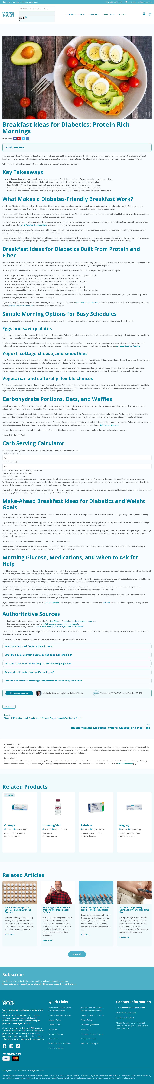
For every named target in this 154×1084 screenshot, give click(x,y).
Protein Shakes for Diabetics (21, 305)
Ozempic (10, 825)
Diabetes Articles (52, 602)
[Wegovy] (134, 807)
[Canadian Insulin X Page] (18, 1046)
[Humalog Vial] (58, 807)
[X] (23, 138)
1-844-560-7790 (129, 1012)
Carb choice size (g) (10, 462)
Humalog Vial (51, 825)
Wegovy (124, 825)
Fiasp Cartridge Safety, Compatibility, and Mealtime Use (134, 910)
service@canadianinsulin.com (134, 1007)
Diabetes (106, 602)
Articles (122, 14)
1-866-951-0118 (127, 1018)
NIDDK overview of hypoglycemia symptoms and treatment (58, 626)
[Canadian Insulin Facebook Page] (4, 1046)
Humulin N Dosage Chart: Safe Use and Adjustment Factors (18, 910)
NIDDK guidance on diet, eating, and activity (61, 624)
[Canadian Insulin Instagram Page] (11, 1046)
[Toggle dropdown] (86, 14)
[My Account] (144, 14)
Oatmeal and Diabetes (109, 425)
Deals (105, 14)
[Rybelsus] (96, 807)
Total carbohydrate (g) (11, 453)
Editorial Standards (125, 763)
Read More (9, 934)
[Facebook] (15, 138)
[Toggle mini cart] (150, 14)
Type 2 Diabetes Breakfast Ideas (33, 225)
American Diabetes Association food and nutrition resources (70, 621)
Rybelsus (87, 825)
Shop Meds (70, 14)
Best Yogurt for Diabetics (86, 302)
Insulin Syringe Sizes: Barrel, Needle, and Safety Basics (95, 908)
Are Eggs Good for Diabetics (128, 346)
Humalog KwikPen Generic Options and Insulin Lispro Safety (56, 910)
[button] (77, 147)
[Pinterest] (19, 138)
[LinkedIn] (27, 138)
